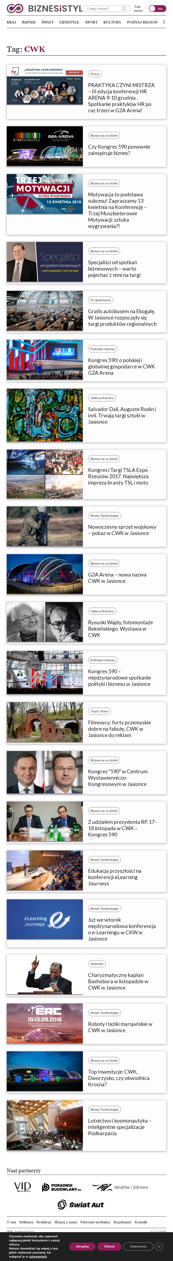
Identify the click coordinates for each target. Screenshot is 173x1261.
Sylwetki (97, 964)
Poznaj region (142, 22)
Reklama (26, 1222)
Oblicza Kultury (102, 398)
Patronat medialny (95, 1222)
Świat (48, 22)
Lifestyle (69, 22)
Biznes (29, 22)
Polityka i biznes (103, 349)
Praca (95, 74)
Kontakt (141, 1222)
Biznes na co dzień (104, 135)
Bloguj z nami (66, 1222)
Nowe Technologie (104, 515)
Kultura (112, 22)
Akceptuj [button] (82, 1246)
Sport (91, 22)
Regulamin (122, 1222)
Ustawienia (138, 1246)
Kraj (11, 22)
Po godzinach (101, 300)
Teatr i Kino (99, 711)
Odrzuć (109, 1246)
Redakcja (43, 1222)
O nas (11, 1222)
